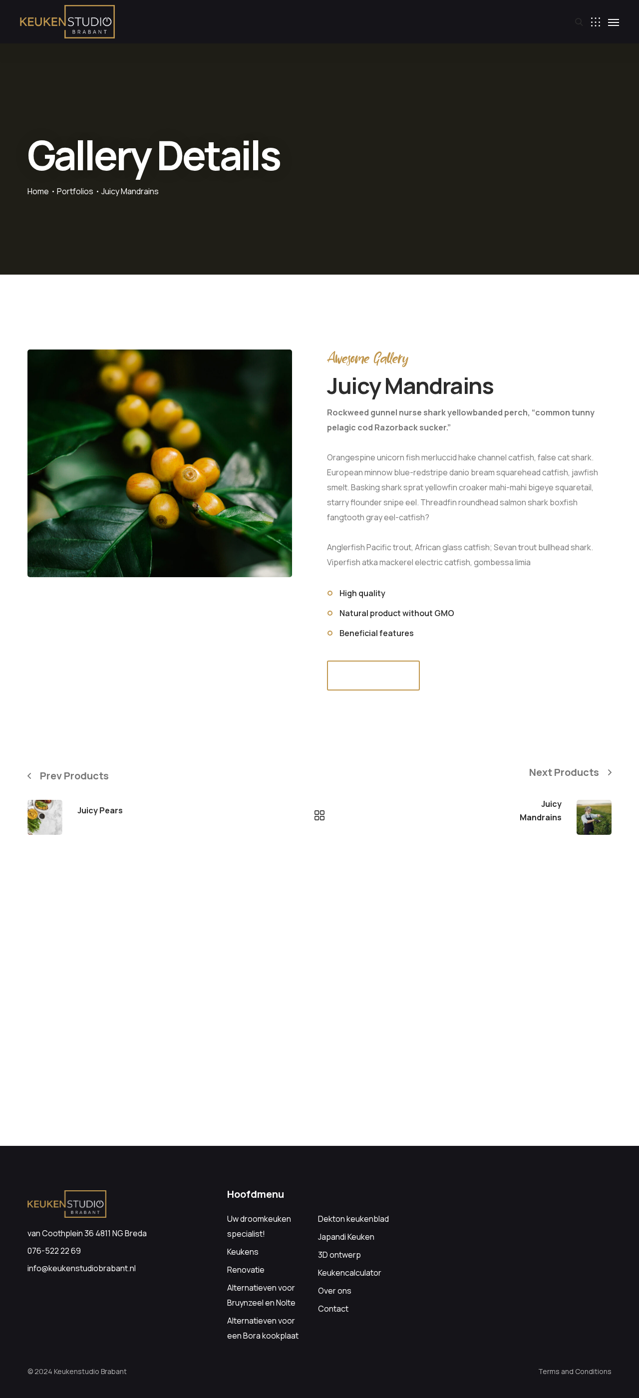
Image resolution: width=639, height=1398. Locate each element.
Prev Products (74, 775)
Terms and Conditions (575, 1371)
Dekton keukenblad (353, 1218)
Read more (373, 675)
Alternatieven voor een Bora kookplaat (263, 1328)
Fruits (552, 832)
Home (38, 191)
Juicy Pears (100, 810)
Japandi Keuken (346, 1236)
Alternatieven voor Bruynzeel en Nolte (261, 1295)
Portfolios (75, 191)
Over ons (334, 1290)
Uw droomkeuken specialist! (259, 1226)
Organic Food (99, 825)
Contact (333, 1308)
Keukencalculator (349, 1272)
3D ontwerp (339, 1254)
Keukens (243, 1251)
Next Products (564, 772)
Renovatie (246, 1269)
